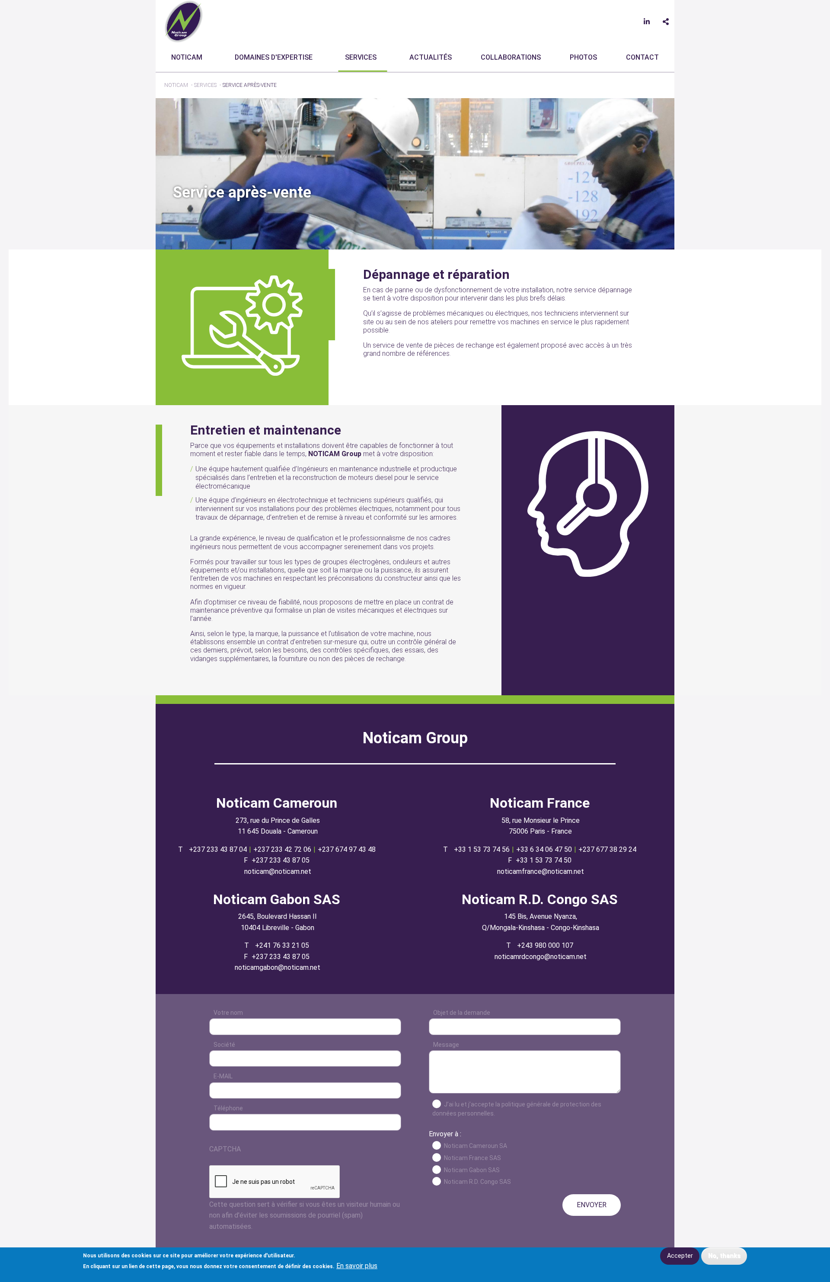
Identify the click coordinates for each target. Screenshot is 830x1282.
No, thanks (724, 1256)
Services (361, 57)
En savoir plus (356, 1266)
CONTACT (642, 57)
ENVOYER (592, 1205)
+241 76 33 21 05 (282, 945)
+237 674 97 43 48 (347, 849)
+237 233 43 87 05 (281, 860)
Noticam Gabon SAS (472, 1170)
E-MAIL (223, 1076)
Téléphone (228, 1108)
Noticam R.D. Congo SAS (477, 1181)
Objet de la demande (461, 1012)
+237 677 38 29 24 (607, 849)
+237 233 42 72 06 (282, 849)
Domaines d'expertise (274, 57)
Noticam (186, 57)
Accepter (680, 1256)
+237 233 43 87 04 (218, 849)
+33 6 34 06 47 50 (544, 849)
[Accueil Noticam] (183, 21)
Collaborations (511, 57)
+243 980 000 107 (545, 945)
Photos (583, 57)
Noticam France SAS (472, 1157)
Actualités (430, 57)
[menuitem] (188, 57)
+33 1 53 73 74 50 (543, 860)
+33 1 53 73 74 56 (482, 849)
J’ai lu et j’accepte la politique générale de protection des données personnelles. (516, 1109)
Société (224, 1044)
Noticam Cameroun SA (475, 1145)
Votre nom (228, 1012)
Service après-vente (250, 85)
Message (446, 1044)
